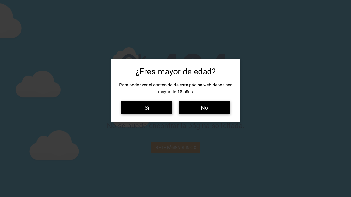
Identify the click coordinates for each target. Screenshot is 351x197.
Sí (147, 107)
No (204, 107)
